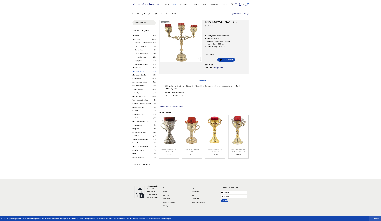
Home (134, 14)
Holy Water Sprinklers (139, 82)
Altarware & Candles (139, 75)
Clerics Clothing (140, 46)
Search (153, 23)
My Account (196, 188)
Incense (135, 111)
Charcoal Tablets (138, 114)
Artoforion (135, 118)
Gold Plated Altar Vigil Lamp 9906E (215, 150)
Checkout (195, 199)
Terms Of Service (169, 202)
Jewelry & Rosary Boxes (140, 139)
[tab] (204, 80)
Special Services (138, 157)
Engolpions (138, 61)
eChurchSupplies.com (145, 4)
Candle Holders (137, 89)
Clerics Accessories (141, 54)
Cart (193, 195)
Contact (166, 195)
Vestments (136, 39)
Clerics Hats (139, 50)
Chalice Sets (136, 79)
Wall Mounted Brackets (140, 100)
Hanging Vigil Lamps (139, 96)
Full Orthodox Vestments (143, 43)
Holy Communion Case (140, 121)
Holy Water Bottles (138, 86)
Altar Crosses (136, 68)
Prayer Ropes (136, 143)
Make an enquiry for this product (171, 106)
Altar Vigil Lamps (149, 14)
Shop (140, 14)
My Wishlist (196, 191)
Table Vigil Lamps (138, 93)
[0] (246, 4)
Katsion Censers (138, 107)
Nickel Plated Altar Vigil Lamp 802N (168, 150)
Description (204, 81)
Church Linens (137, 125)
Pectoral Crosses (140, 57)
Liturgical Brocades (141, 64)
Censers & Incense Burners (141, 104)
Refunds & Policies (198, 202)
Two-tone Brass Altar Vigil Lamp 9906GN (238, 150)
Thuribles (135, 36)
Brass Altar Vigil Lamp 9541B (192, 150)
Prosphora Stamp (138, 150)
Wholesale (166, 199)
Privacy (165, 206)
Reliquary (135, 129)
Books (134, 154)
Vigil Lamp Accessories (140, 146)
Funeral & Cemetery (139, 132)
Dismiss (376, 219)
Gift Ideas (135, 136)
